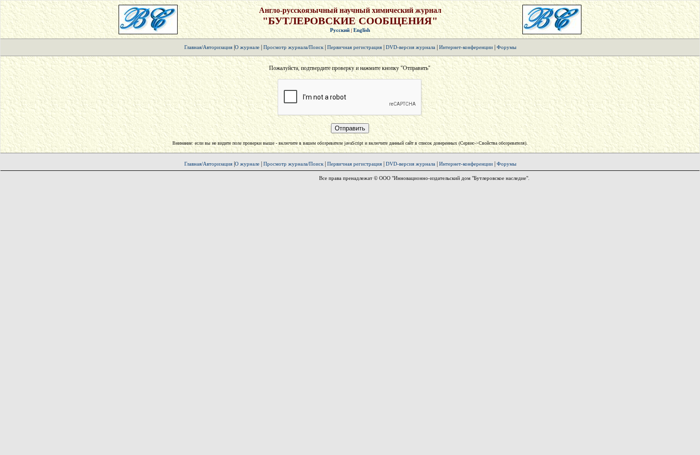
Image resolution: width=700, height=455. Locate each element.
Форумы (506, 47)
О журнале (247, 47)
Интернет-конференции (466, 47)
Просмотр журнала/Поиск (293, 47)
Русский (340, 30)
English (361, 30)
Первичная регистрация (355, 47)
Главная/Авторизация (208, 47)
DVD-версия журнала (410, 47)
